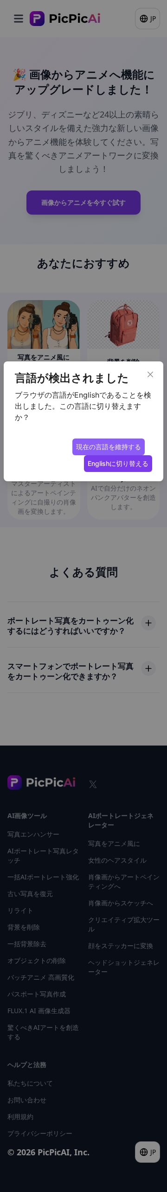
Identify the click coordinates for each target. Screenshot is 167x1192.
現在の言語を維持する (108, 447)
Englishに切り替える (118, 463)
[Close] (150, 374)
